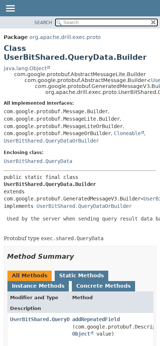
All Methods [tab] (29, 275)
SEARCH (43, 22)
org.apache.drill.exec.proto (65, 37)
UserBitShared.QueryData (38, 161)
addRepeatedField (96, 319)
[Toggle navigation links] (10, 9)
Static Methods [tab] (81, 275)
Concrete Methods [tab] (103, 286)
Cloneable (127, 133)
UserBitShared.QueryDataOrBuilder (51, 141)
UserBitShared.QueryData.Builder (56, 319)
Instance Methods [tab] (38, 286)
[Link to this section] (79, 256)
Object (81, 334)
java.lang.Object (25, 68)
